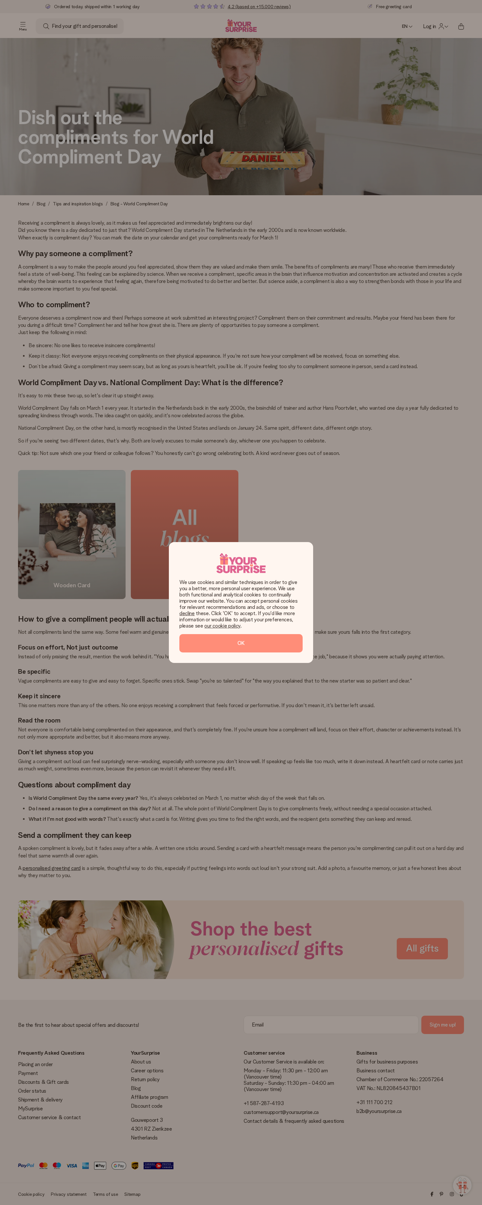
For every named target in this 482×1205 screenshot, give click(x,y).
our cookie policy (222, 626)
